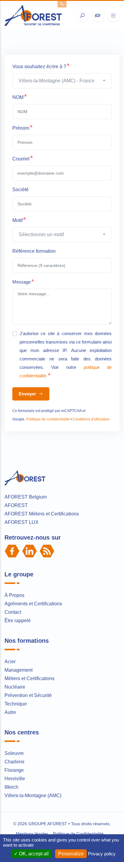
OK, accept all (33, 853)
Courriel (20, 158)
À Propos (14, 595)
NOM (17, 97)
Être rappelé (18, 620)
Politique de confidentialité (48, 419)
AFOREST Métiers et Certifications (42, 513)
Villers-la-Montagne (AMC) (33, 795)
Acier (10, 661)
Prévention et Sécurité (28, 695)
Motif (17, 220)
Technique (16, 703)
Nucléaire (15, 686)
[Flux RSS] (46, 551)
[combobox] (62, 80)
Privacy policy (102, 853)
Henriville (15, 778)
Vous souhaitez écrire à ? (39, 66)
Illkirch (11, 787)
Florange (14, 770)
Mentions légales (32, 833)
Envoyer (28, 393)
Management (19, 670)
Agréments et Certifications (33, 603)
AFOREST (16, 505)
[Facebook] (12, 551)
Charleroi (14, 761)
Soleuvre (14, 753)
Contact (13, 612)
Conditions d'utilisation (91, 419)
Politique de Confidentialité (78, 833)
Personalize (71, 853)
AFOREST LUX (22, 522)
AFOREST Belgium (26, 496)
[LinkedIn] (29, 551)
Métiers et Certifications (29, 678)
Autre (10, 712)
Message (21, 281)
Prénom (20, 128)
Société (20, 189)
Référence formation (34, 251)
